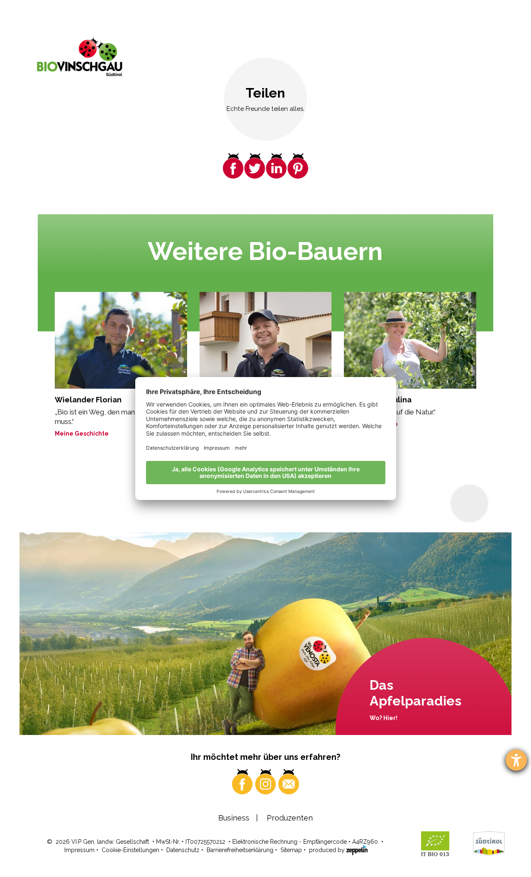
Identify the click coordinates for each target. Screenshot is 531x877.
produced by (327, 850)
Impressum (79, 850)
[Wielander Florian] (121, 340)
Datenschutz (183, 850)
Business (233, 817)
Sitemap (291, 850)
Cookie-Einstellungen (130, 850)
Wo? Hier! (383, 718)
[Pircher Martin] (266, 340)
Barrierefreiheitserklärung (240, 850)
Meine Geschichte (82, 433)
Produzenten (290, 817)
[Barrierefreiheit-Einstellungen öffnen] (516, 760)
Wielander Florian (88, 399)
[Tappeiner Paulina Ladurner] (410, 340)
